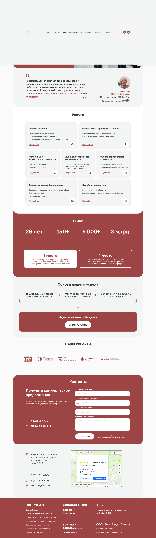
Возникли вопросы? (69, 526)
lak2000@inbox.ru (41, 425)
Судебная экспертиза (34, 532)
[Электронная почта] (128, 32)
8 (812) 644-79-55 (40, 480)
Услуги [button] (57, 32)
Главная (49, 32)
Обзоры (88, 32)
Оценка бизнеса (32, 510)
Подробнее (34, 144)
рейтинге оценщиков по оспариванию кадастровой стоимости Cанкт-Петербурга (106, 263)
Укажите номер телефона (87, 398)
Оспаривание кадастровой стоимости (41, 517)
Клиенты (97, 32)
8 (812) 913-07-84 (40, 420)
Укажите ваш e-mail (84, 407)
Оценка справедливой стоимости (39, 525)
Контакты (106, 32)
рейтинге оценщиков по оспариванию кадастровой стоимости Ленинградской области (50, 263)
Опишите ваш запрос (84, 417)
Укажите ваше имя (83, 389)
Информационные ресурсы (73, 32)
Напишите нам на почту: (72, 529)
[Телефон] (124, 32)
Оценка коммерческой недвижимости (41, 521)
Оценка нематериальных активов (39, 514)
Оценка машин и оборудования (38, 529)
